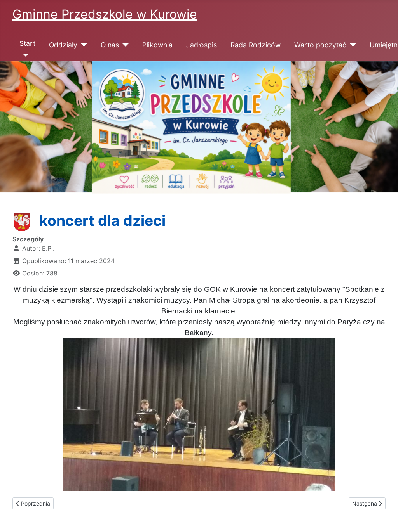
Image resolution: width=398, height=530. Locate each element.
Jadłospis (201, 45)
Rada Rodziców (255, 45)
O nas (110, 45)
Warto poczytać (320, 45)
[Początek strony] (384, 515)
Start (27, 43)
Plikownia (157, 45)
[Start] (24, 55)
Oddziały (63, 45)
